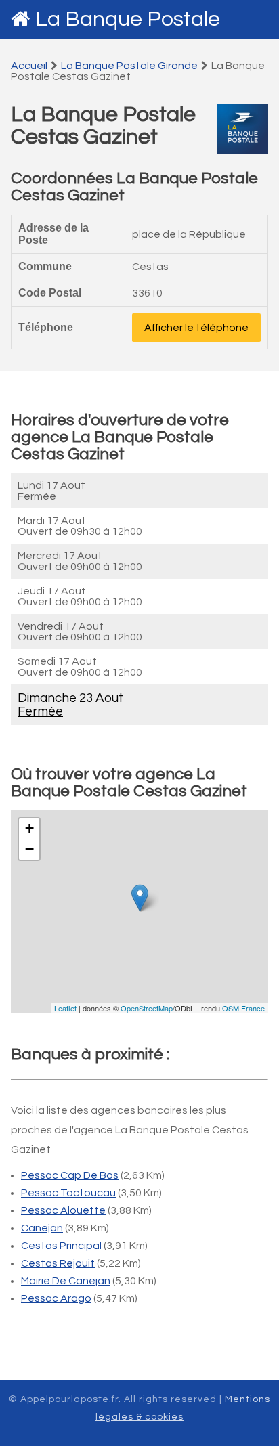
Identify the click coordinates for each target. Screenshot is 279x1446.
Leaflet (65, 1008)
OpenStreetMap (147, 1008)
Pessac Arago (56, 1298)
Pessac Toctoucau (68, 1192)
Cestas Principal (61, 1245)
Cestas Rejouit (58, 1263)
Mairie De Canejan (65, 1280)
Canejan (42, 1228)
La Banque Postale (127, 19)
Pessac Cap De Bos (70, 1175)
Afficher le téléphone (196, 327)
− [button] (29, 849)
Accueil (29, 65)
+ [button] (29, 828)
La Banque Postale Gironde (129, 65)
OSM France (243, 1008)
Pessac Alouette (63, 1210)
